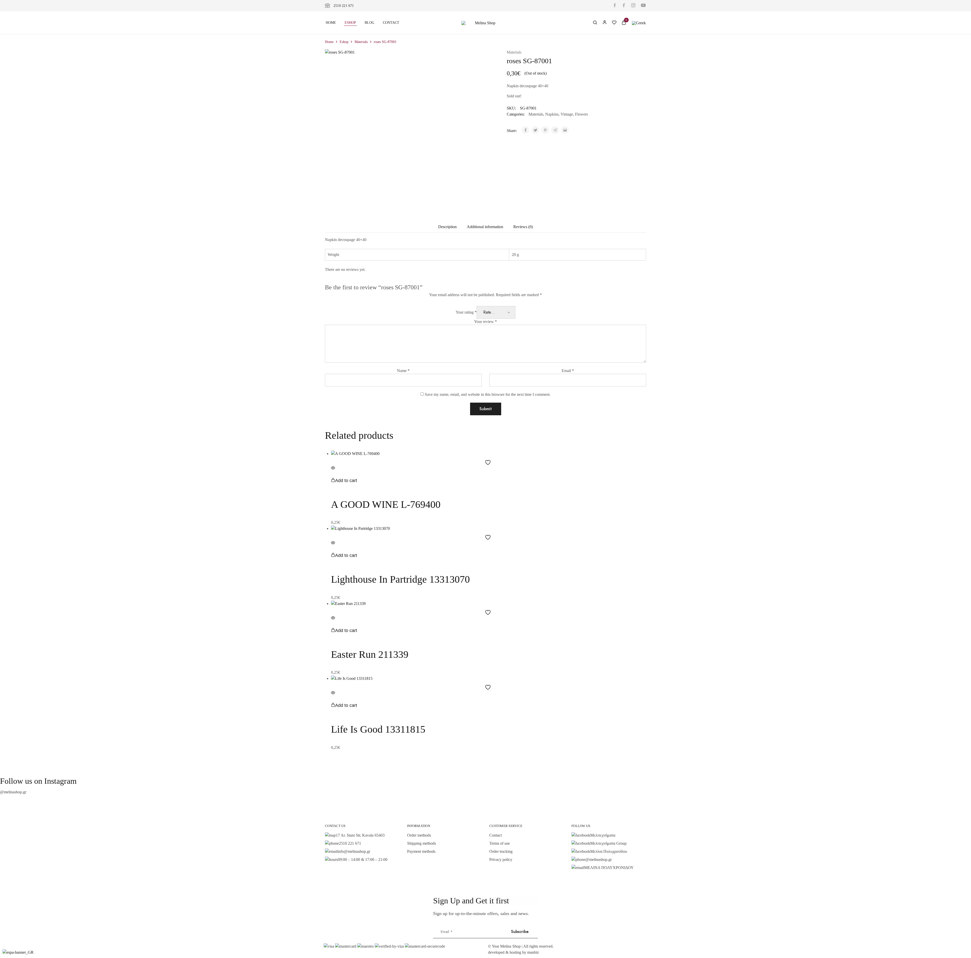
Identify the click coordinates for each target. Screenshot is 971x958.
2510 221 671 (344, 6)
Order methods (419, 835)
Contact (391, 23)
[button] (344, 480)
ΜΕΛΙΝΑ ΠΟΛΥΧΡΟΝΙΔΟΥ (609, 867)
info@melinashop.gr (354, 851)
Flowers (581, 114)
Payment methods (421, 851)
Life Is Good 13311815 (378, 729)
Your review (485, 321)
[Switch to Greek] (639, 22)
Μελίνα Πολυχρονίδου (608, 851)
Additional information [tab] (485, 227)
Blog (369, 23)
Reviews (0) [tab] (523, 227)
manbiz (533, 952)
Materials (361, 42)
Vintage (567, 114)
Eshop (350, 23)
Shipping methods (421, 843)
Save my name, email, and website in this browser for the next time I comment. (487, 394)
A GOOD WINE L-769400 (385, 504)
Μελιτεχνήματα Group (608, 843)
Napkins (552, 114)
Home (331, 23)
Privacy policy (500, 859)
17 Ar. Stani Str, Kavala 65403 (360, 835)
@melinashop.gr (13, 792)
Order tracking (501, 851)
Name (403, 370)
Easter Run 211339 (369, 654)
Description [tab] (447, 227)
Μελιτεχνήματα (602, 835)
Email (568, 370)
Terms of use (499, 843)
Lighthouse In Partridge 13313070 (400, 579)
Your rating (466, 312)
